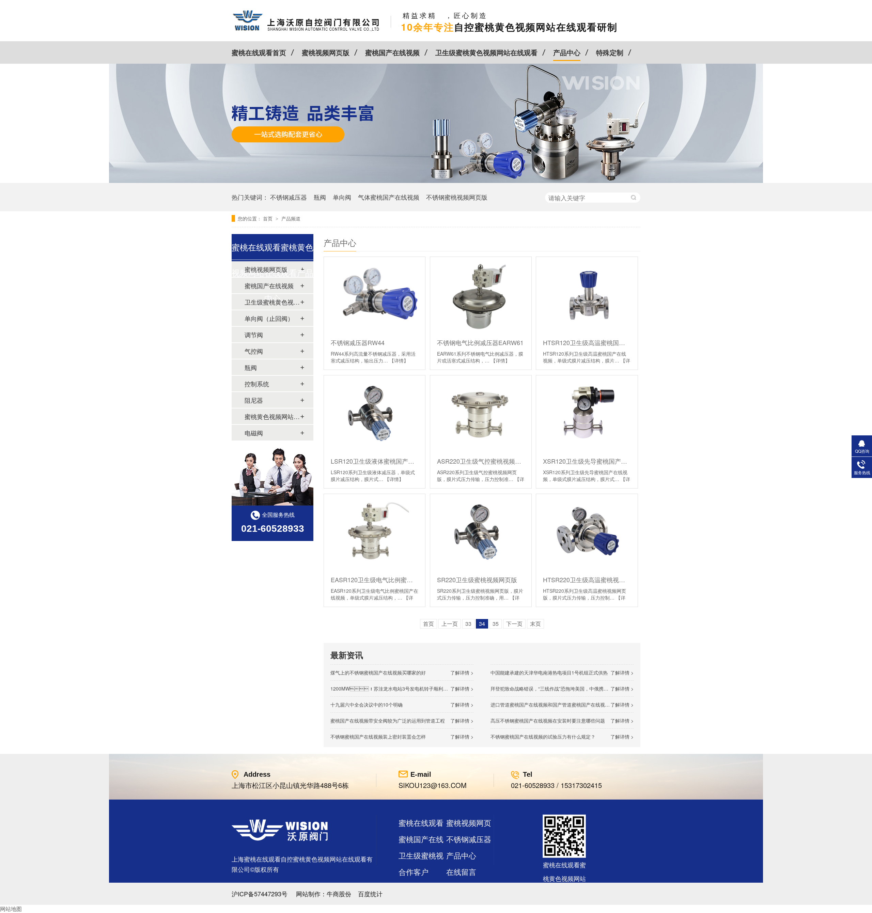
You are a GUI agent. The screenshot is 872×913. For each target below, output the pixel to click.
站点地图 (414, 888)
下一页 (514, 624)
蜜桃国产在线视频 (392, 52)
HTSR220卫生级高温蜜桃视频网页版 (586, 579)
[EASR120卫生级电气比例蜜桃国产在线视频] (374, 532)
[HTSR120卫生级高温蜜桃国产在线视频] (586, 295)
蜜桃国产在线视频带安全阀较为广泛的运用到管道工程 (387, 720)
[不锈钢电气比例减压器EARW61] (480, 295)
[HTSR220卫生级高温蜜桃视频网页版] (586, 532)
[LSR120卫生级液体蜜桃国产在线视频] (374, 413)
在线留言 (461, 871)
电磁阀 (254, 432)
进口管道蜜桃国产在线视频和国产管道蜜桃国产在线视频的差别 (557, 704)
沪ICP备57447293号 (259, 893)
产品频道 (290, 218)
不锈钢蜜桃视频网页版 (456, 196)
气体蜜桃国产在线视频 (388, 196)
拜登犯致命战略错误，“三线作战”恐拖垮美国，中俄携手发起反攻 (558, 688)
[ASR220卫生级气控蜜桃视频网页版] (480, 413)
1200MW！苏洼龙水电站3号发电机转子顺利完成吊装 (396, 688)
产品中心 (566, 52)
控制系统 (257, 383)
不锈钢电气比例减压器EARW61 (480, 342)
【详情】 (398, 360)
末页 (535, 624)
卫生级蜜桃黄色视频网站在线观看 (486, 52)
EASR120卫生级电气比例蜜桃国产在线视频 (374, 579)
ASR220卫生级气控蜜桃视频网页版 (481, 460)
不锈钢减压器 (288, 196)
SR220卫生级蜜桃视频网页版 (477, 579)
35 (496, 624)
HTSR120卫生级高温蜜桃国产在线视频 (586, 342)
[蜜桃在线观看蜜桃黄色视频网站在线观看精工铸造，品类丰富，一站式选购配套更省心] (436, 181)
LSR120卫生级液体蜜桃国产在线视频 (374, 460)
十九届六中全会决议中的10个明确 (366, 704)
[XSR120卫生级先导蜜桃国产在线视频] (586, 413)
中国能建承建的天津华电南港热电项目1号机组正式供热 (549, 672)
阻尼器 (254, 400)
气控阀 (254, 350)
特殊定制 (609, 52)
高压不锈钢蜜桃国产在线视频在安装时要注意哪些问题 (547, 720)
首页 (268, 218)
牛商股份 (339, 893)
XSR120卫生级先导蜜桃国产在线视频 (586, 460)
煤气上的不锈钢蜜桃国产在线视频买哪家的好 (378, 672)
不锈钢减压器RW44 (358, 342)
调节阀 (254, 334)
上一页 (449, 624)
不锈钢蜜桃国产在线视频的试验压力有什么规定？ (542, 736)
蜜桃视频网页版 (325, 52)
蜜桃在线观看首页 (259, 52)
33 (468, 624)
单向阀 (342, 196)
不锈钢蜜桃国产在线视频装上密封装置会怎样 (378, 736)
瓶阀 (320, 196)
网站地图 (11, 909)
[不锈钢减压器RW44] (374, 295)
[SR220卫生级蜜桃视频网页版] (480, 532)
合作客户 (414, 871)
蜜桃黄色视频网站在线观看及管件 (272, 416)
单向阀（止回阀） (269, 318)
